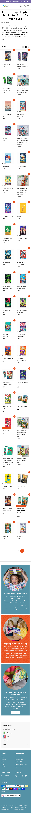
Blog (2, 764)
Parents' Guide (19, 759)
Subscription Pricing (21, 757)
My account (19, 767)
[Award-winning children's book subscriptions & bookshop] (15, 579)
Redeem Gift (19, 762)
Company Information (6, 809)
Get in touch (15, 712)
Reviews (3, 762)
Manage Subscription (21, 764)
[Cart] (25, 6)
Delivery (3, 759)
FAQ (2, 757)
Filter (6, 47)
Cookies (17, 807)
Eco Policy (23, 807)
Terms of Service (23, 805)
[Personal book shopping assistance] (15, 678)
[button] (21, 511)
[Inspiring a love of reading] (15, 629)
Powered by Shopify (19, 809)
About (3, 767)
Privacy (12, 807)
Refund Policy (4, 807)
